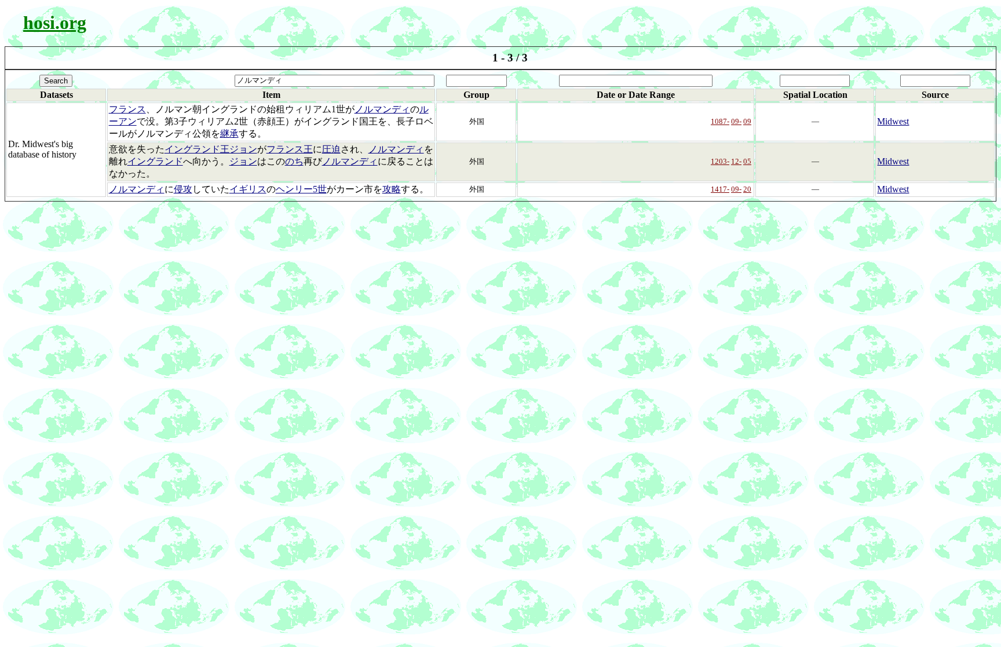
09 (747, 121)
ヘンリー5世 (301, 189)
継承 (229, 133)
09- (736, 121)
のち (294, 161)
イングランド (155, 161)
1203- (720, 161)
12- (736, 161)
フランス (127, 109)
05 (747, 161)
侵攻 (183, 189)
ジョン (243, 161)
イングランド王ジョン (211, 149)
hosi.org (54, 22)
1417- (720, 189)
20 (747, 189)
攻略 (391, 189)
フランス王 (289, 149)
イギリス (247, 189)
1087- (720, 121)
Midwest (893, 121)
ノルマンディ (382, 109)
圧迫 (331, 149)
